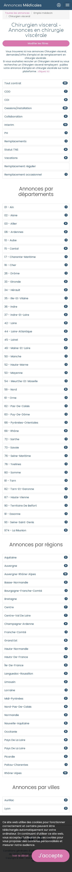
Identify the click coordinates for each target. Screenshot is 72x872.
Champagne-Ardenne (35, 624)
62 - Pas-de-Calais (35, 406)
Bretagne (35, 599)
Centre (35, 607)
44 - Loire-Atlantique (35, 331)
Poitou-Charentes (35, 765)
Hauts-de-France (35, 657)
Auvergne (35, 566)
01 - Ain (35, 207)
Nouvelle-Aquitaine (35, 723)
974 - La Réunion (35, 530)
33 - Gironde (35, 282)
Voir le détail (20, 856)
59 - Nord (35, 389)
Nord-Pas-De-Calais (35, 707)
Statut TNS (35, 150)
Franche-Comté (35, 632)
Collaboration (35, 116)
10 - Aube (35, 240)
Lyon (35, 808)
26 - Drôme (35, 273)
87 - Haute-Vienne (35, 497)
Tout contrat (35, 83)
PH (35, 133)
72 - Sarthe (35, 439)
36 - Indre (35, 307)
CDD (35, 91)
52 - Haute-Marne (35, 365)
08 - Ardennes (35, 232)
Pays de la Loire (35, 740)
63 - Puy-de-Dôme (35, 414)
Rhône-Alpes (35, 773)
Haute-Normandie (35, 649)
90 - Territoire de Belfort (35, 506)
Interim (35, 125)
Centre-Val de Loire (35, 615)
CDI (35, 100)
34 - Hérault (35, 290)
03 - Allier (35, 224)
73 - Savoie (35, 447)
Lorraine (35, 690)
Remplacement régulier (20, 166)
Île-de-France (35, 665)
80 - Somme (35, 472)
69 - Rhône (35, 431)
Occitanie (35, 732)
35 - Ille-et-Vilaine (35, 298)
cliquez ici (43, 71)
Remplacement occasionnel (35, 174)
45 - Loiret (35, 340)
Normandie (35, 715)
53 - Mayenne (35, 373)
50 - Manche (35, 356)
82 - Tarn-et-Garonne (35, 489)
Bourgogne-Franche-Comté (35, 591)
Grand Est (35, 640)
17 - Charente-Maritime (35, 257)
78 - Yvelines (35, 464)
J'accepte (51, 855)
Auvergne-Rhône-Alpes (35, 574)
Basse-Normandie (35, 582)
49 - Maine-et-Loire (35, 348)
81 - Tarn (35, 481)
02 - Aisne (35, 215)
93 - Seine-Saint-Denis (35, 522)
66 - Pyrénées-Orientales (35, 423)
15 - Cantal (35, 249)
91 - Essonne (35, 514)
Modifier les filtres (37, 43)
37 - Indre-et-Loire (35, 315)
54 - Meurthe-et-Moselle (35, 381)
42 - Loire (35, 323)
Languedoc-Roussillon (35, 674)
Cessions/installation (35, 108)
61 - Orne (35, 398)
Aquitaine (35, 557)
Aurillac (35, 800)
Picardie (35, 757)
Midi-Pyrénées (35, 698)
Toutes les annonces (17, 13)
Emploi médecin (43, 13)
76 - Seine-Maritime (35, 456)
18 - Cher (35, 265)
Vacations (35, 158)
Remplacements (35, 141)
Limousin (35, 682)
